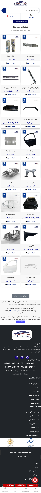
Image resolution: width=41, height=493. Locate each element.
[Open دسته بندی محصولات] (14, 21)
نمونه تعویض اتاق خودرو (31, 479)
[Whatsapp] (22, 357)
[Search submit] (3, 10)
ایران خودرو (23, 30)
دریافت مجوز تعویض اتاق (32, 436)
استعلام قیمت (25, 491)
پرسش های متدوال (34, 384)
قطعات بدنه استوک (34, 416)
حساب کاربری (31, 17)
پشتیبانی (36, 388)
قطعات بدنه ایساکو (34, 420)
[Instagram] (16, 357)
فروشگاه (15, 491)
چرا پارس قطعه (35, 403)
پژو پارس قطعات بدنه (33, 432)
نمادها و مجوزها (35, 399)
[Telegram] (27, 357)
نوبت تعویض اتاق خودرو (32, 412)
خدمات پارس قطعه (34, 395)
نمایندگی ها (35, 475)
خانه (29, 30)
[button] (20, 296)
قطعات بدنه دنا (35, 428)
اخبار (37, 463)
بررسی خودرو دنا (15, 310)
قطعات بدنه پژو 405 (33, 424)
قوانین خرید (36, 392)
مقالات (36, 467)
